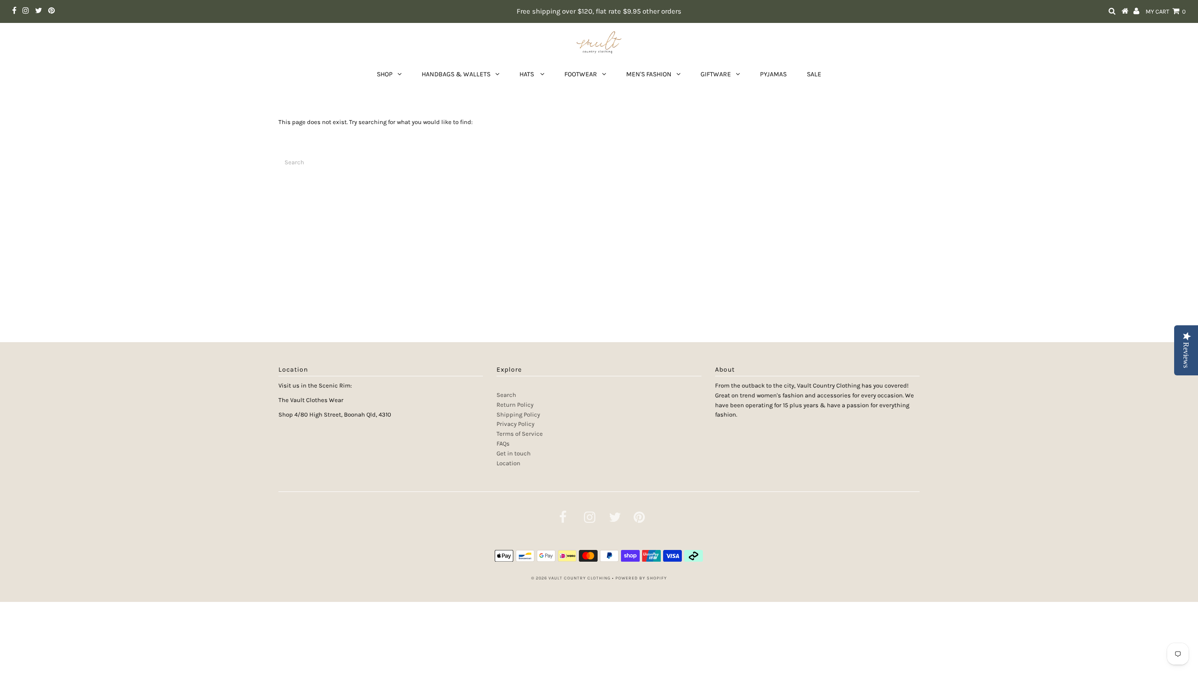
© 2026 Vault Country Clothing (571, 578)
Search (506, 394)
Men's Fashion (649, 74)
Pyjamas (773, 74)
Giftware (716, 74)
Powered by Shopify (641, 578)
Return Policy (515, 404)
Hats (527, 74)
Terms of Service (520, 433)
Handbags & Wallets (456, 74)
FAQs (503, 443)
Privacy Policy (515, 423)
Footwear (580, 74)
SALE (814, 74)
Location (508, 463)
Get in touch (514, 453)
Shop (385, 74)
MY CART (1166, 11)
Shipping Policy (518, 414)
